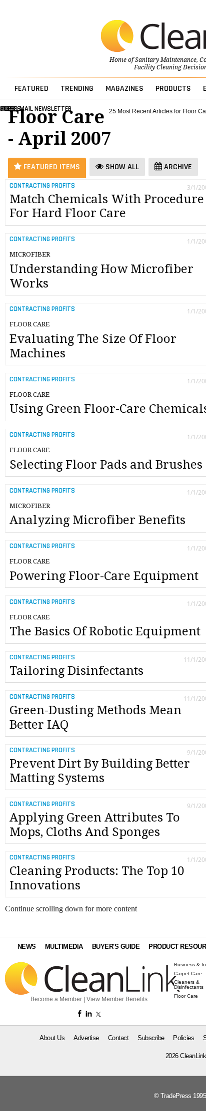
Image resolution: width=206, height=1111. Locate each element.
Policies (183, 1038)
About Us (52, 1038)
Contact (118, 1038)
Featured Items (51, 167)
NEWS (27, 946)
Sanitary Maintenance (165, 59)
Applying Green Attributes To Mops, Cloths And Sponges (95, 825)
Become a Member (56, 999)
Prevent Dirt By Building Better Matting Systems (100, 771)
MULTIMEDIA (64, 946)
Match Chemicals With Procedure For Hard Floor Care (107, 206)
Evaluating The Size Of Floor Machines (93, 340)
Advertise (86, 1038)
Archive (177, 167)
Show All (121, 167)
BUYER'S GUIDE (116, 946)
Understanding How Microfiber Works (102, 270)
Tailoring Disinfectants (77, 671)
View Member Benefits (117, 999)
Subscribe (151, 1038)
